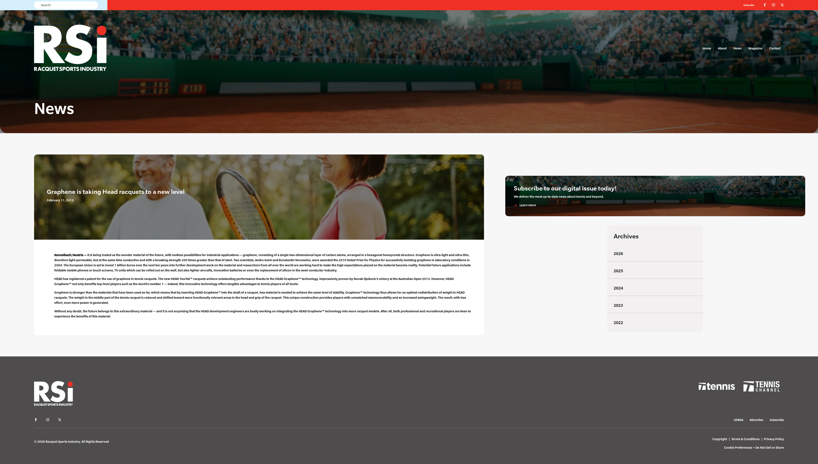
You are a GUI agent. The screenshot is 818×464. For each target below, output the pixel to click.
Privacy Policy (774, 439)
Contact (775, 48)
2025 (618, 271)
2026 (618, 253)
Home (706, 48)
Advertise (756, 420)
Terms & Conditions (745, 439)
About (722, 48)
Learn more (527, 205)
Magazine (755, 48)
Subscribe (748, 5)
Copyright (719, 439)
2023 (618, 305)
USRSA (738, 420)
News (737, 48)
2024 (618, 288)
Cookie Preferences (738, 447)
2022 (618, 322)
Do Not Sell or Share (769, 447)
